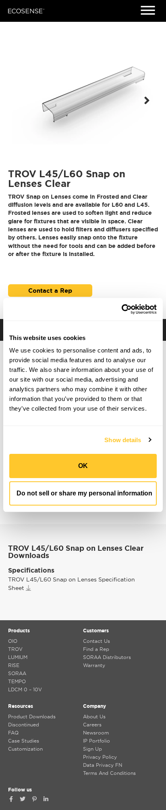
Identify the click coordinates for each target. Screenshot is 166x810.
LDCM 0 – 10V (25, 689)
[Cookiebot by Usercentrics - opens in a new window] (121, 309)
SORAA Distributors (107, 657)
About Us (94, 716)
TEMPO (17, 681)
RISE (13, 665)
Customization (25, 748)
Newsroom (96, 732)
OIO (12, 641)
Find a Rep (96, 649)
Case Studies (23, 740)
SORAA (17, 673)
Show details (122, 439)
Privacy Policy (100, 757)
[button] (147, 100)
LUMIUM (17, 657)
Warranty (94, 665)
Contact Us (96, 641)
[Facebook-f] (11, 799)
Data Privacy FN (102, 765)
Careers (92, 724)
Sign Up (92, 748)
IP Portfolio (96, 740)
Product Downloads (32, 716)
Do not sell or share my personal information (84, 493)
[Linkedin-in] (46, 799)
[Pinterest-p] (34, 799)
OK (83, 465)
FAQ (13, 732)
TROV (15, 649)
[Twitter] (22, 799)
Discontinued (23, 724)
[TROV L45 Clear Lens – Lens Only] (83, 100)
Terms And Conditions (109, 773)
